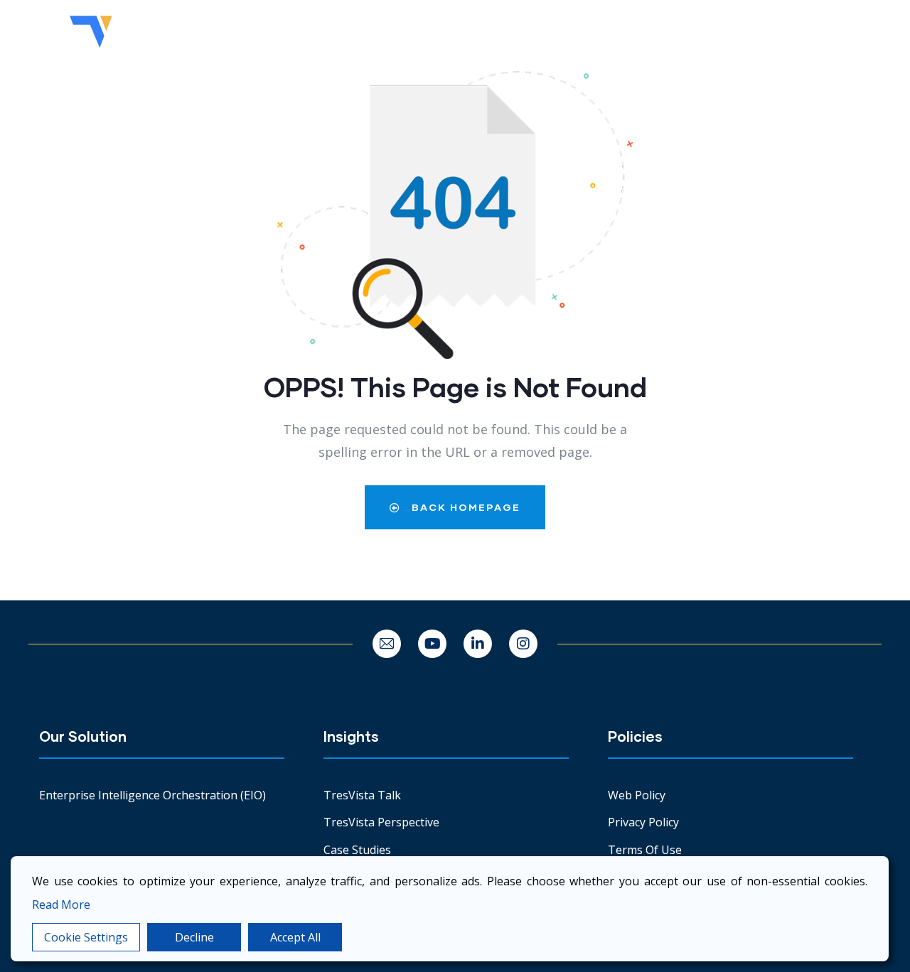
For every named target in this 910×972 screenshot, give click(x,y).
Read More (61, 904)
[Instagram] (523, 644)
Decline (194, 937)
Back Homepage (464, 507)
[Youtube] (432, 644)
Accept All (295, 937)
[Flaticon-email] (387, 644)
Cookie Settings (86, 937)
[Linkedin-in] (478, 644)
